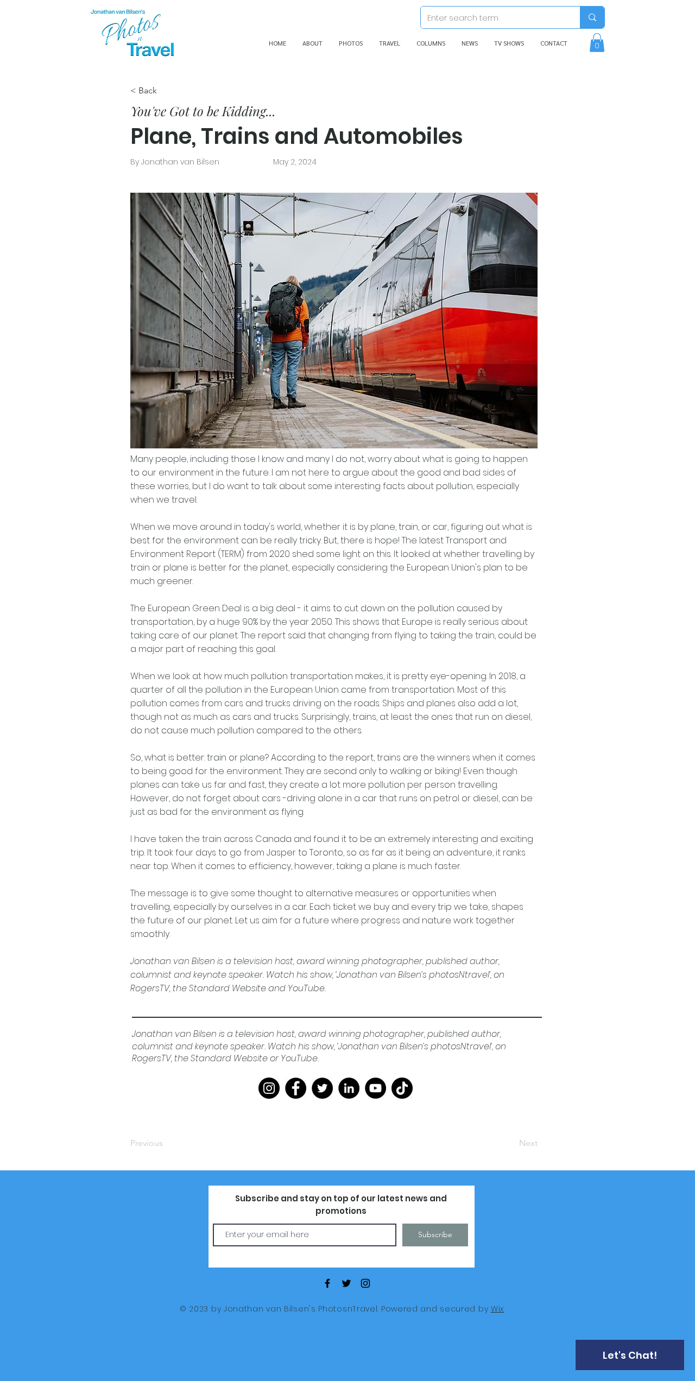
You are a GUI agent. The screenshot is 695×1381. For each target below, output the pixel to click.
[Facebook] (295, 1088)
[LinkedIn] (348, 1088)
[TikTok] (402, 1088)
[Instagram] (269, 1088)
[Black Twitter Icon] (346, 1283)
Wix (497, 1308)
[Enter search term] (592, 17)
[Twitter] (322, 1088)
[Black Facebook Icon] (327, 1283)
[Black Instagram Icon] (365, 1283)
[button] (597, 42)
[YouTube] (375, 1088)
